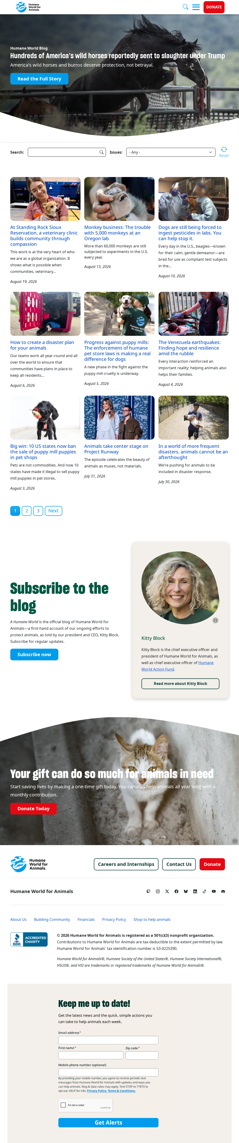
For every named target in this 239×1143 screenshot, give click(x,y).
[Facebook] (176, 890)
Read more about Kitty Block (180, 683)
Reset (224, 155)
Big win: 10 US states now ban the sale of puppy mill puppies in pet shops (43, 451)
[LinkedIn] (195, 890)
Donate (214, 7)
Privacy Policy (114, 919)
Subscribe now (34, 654)
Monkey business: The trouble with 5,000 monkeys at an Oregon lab (117, 232)
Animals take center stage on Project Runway (116, 449)
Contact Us (179, 864)
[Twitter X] (167, 890)
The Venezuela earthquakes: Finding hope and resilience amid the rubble (189, 348)
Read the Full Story (39, 79)
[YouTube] (214, 890)
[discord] (223, 890)
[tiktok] (204, 890)
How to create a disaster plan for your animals (42, 345)
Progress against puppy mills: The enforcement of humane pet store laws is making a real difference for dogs (117, 351)
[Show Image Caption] (235, 107)
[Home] (29, 864)
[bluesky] (186, 890)
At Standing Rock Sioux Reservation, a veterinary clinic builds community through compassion (44, 235)
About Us (18, 919)
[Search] (187, 7)
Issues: (116, 152)
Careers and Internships (126, 864)
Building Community (52, 919)
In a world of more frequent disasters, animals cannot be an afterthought (193, 451)
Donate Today (33, 809)
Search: (17, 152)
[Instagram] (158, 890)
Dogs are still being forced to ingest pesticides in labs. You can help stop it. (189, 232)
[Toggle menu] (196, 7)
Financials (86, 919)
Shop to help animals (152, 919)
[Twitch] (148, 890)
